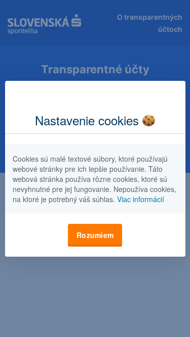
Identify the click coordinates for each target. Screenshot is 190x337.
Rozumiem (95, 235)
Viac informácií (140, 199)
